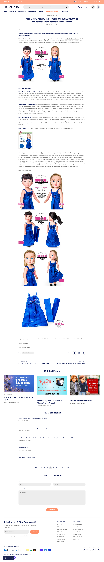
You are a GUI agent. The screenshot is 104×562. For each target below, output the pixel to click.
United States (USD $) (82, 2)
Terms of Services (24, 536)
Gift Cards (6, 2)
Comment (22, 489)
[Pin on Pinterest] (83, 353)
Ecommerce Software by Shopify (22, 554)
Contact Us (14, 2)
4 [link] (50, 468)
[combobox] (46, 7)
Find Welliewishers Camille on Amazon (32, 113)
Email (55, 481)
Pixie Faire (10, 554)
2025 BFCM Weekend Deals (81, 400)
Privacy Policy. (34, 536)
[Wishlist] (93, 7)
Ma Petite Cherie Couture (72, 39)
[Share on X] (79, 353)
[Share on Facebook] (74, 353)
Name (20, 481)
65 (62, 468)
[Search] (67, 7)
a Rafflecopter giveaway (25, 170)
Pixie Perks (21, 2)
